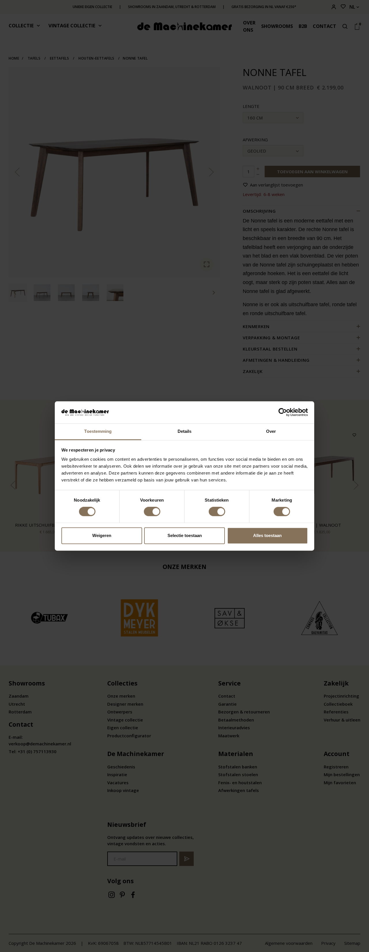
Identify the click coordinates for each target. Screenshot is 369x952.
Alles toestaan (267, 535)
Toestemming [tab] (98, 431)
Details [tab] (185, 431)
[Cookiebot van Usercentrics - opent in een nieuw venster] (282, 412)
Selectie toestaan (184, 535)
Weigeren (101, 535)
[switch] (152, 511)
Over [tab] (271, 431)
